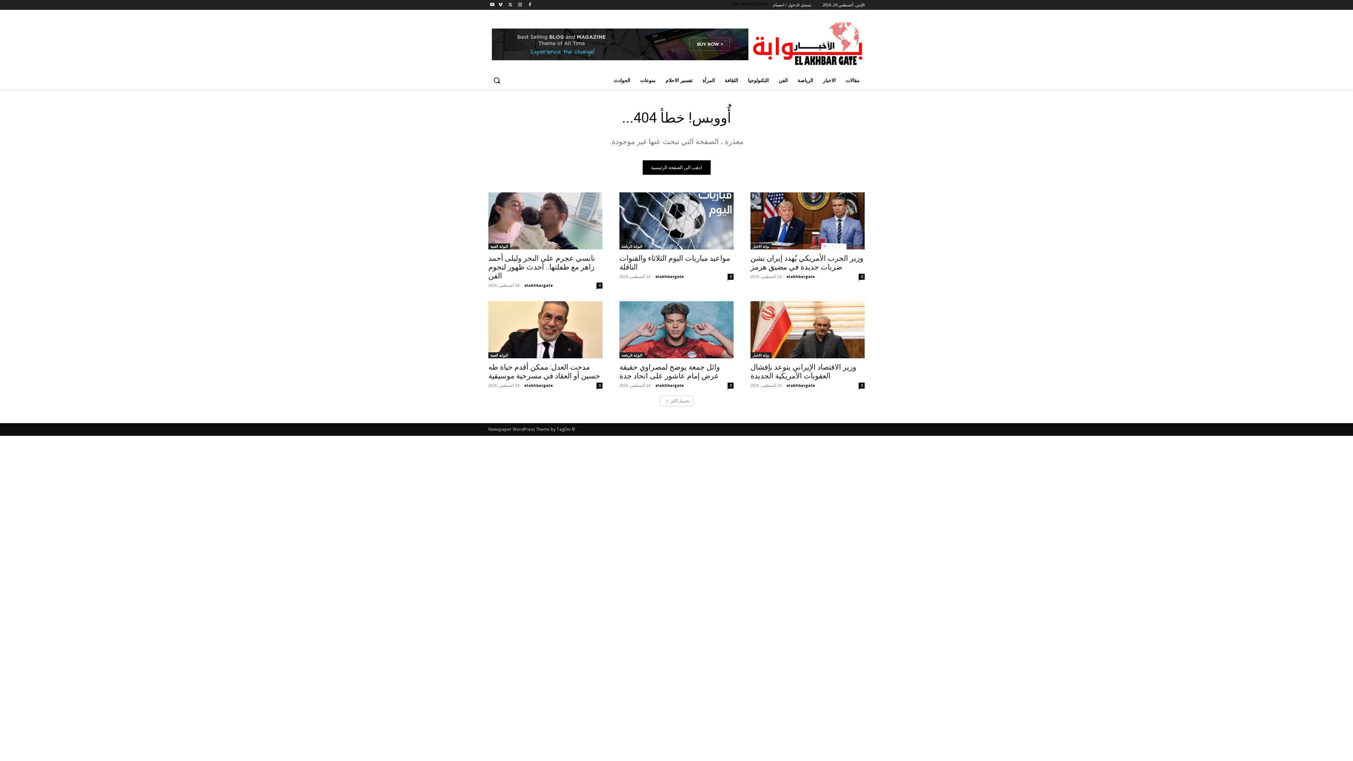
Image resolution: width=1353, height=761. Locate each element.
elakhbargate (800, 276)
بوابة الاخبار (761, 246)
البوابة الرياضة (632, 246)
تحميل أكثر (680, 401)
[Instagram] (520, 5)
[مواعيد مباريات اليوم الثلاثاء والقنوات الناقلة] (676, 220)
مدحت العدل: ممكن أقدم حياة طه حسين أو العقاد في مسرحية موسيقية (544, 371)
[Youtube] (492, 5)
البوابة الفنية (499, 246)
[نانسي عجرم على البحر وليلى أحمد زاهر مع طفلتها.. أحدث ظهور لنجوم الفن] (545, 220)
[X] (510, 5)
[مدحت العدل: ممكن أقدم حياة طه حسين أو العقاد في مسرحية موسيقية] (545, 329)
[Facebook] (530, 5)
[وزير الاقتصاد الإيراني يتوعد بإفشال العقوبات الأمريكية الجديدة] (807, 329)
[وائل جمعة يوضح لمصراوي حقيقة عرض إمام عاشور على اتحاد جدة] (676, 329)
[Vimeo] (500, 5)
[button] (496, 80)
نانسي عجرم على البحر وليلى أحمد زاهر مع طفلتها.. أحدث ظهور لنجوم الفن (541, 267)
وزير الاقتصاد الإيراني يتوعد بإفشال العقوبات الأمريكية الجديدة (803, 371)
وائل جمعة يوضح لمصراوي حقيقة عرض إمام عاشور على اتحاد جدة (669, 371)
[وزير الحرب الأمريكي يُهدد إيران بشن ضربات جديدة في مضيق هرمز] (807, 220)
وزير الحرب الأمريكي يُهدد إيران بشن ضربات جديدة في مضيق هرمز (806, 262)
